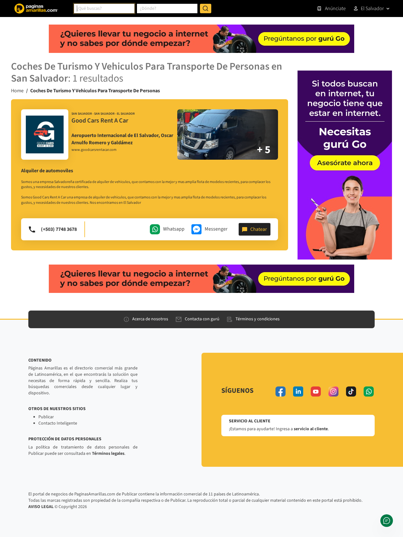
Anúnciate (335, 8)
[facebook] (280, 391)
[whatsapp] (369, 391)
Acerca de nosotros (150, 319)
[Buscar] (205, 8)
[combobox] (104, 8)
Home (17, 90)
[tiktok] (351, 391)
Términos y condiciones (258, 319)
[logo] (44, 134)
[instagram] (333, 391)
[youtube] (316, 391)
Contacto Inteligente (57, 423)
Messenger (216, 229)
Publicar (46, 417)
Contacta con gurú (202, 319)
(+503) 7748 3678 (59, 229)
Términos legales (108, 453)
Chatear (258, 229)
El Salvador (372, 8)
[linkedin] (298, 391)
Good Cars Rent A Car (99, 120)
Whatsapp (173, 229)
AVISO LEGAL (41, 507)
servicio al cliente (311, 429)
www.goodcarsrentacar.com (93, 149)
